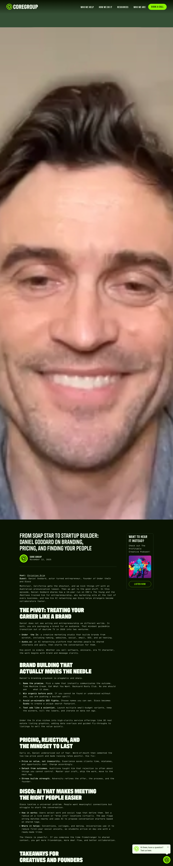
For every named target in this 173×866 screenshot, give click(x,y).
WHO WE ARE (140, 7)
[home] (22, 7)
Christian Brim (36, 575)
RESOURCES (123, 7)
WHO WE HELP (87, 7)
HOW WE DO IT (105, 7)
